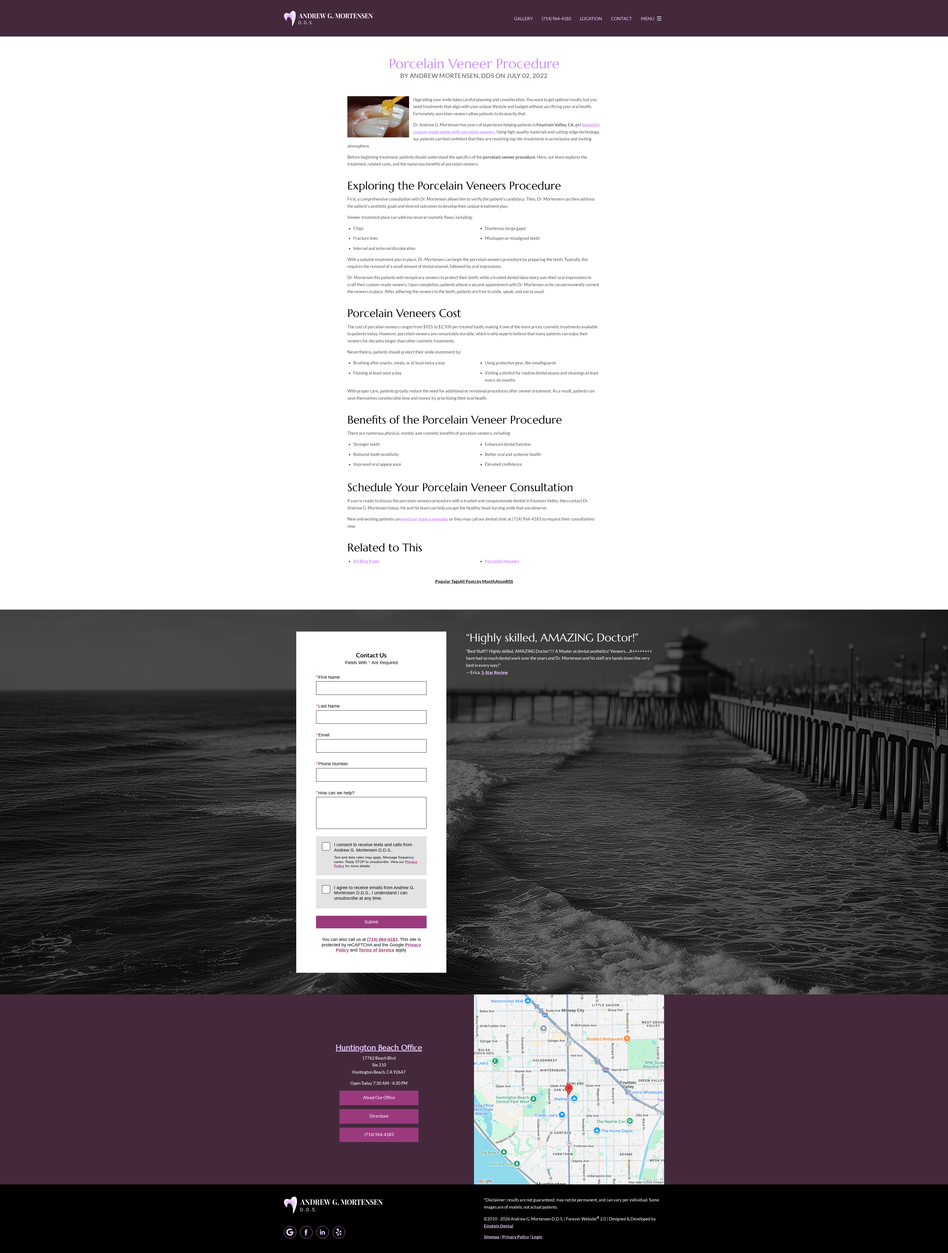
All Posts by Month (477, 581)
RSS (509, 581)
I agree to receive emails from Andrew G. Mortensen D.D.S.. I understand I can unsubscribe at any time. (374, 893)
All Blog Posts (366, 561)
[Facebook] (306, 1232)
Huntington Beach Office (379, 1047)
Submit (371, 921)
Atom (500, 581)
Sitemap (491, 1236)
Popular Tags (447, 581)
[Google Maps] (290, 1232)
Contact (621, 18)
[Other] (339, 1232)
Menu (647, 18)
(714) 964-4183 (382, 939)
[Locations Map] (569, 1088)
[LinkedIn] (322, 1232)
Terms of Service (376, 950)
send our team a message (424, 519)
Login (537, 1236)
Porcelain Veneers (502, 561)
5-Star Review (494, 672)
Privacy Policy (515, 1236)
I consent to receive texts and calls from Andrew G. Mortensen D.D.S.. (375, 855)
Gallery (523, 18)
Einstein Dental (498, 1226)
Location (591, 18)
